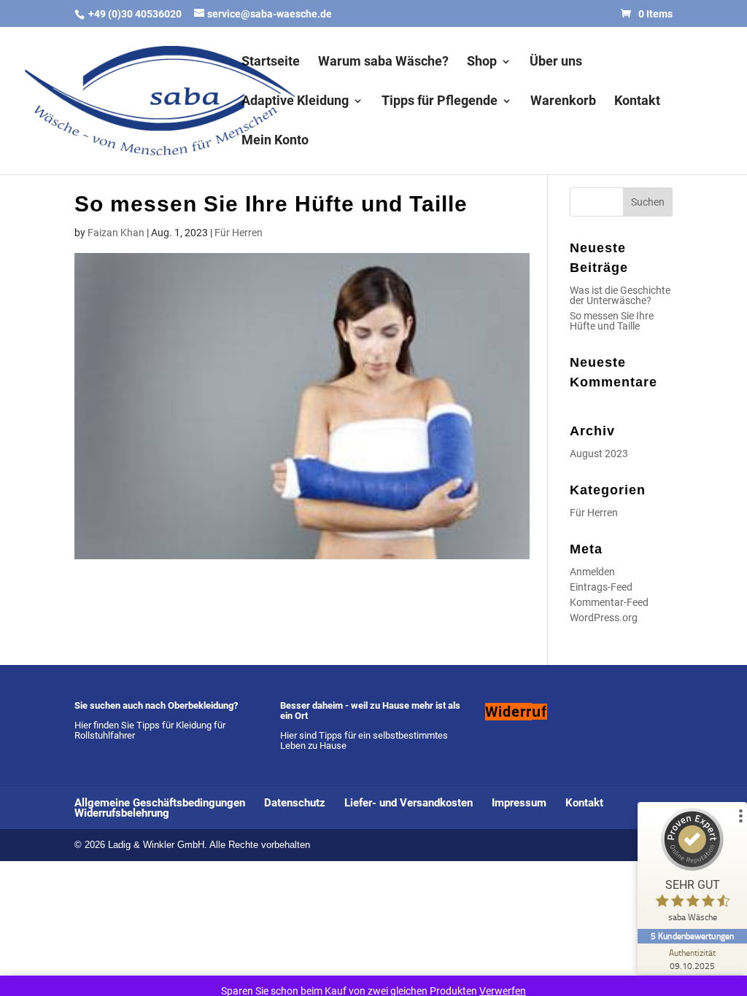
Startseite (270, 62)
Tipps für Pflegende (440, 102)
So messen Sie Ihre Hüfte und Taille (612, 321)
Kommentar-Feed (609, 602)
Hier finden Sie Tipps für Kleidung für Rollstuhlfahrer (149, 730)
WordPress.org (604, 617)
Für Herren (238, 232)
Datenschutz (294, 802)
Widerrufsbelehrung (121, 813)
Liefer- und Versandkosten (408, 802)
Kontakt (637, 102)
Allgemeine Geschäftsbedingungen (159, 802)
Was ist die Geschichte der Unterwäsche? (620, 295)
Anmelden (592, 571)
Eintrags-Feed (601, 587)
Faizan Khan (116, 232)
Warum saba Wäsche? (383, 62)
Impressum (519, 802)
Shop (482, 62)
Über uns (556, 62)
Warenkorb (563, 102)
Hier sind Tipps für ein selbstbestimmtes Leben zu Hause (364, 740)
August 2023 (599, 453)
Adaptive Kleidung (295, 102)
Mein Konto (275, 141)
